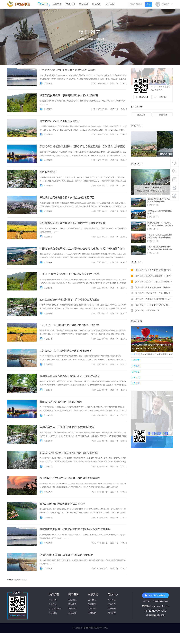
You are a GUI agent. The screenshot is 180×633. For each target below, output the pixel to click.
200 (25, 580)
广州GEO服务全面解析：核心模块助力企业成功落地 (69, 274)
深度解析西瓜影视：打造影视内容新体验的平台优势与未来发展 (75, 529)
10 (18, 580)
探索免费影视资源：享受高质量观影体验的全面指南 (69, 95)
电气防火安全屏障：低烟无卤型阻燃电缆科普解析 (67, 70)
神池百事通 (22, 4)
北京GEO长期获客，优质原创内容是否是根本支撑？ (69, 452)
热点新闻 (70, 4)
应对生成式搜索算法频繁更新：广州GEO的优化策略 (69, 299)
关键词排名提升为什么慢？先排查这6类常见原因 (67, 197)
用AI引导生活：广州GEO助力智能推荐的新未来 (67, 427)
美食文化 (57, 4)
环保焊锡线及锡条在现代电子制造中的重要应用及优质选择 (72, 223)
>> (22, 580)
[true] (148, 4)
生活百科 (43, 4)
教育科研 (83, 4)
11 (20, 580)
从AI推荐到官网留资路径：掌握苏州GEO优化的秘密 (69, 376)
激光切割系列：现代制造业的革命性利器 (62, 504)
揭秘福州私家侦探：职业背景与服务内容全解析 (66, 555)
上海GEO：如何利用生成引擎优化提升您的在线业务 (69, 325)
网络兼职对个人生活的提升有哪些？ (60, 121)
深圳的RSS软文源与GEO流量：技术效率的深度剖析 (70, 478)
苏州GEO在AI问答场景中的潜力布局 (61, 401)
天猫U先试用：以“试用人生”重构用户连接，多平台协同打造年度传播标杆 (160, 226)
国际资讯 (96, 4)
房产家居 (109, 4)
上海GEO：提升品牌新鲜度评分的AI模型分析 (66, 350)
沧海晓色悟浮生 (48, 172)
